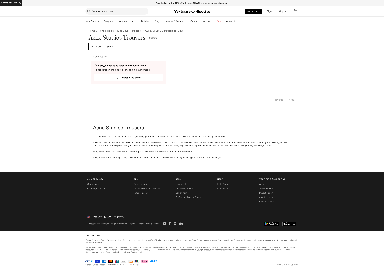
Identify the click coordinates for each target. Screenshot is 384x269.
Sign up (283, 11)
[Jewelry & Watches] (187, 21)
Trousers (137, 30)
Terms (132, 223)
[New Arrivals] (101, 21)
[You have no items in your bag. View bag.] (295, 11)
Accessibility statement (98, 223)
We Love (207, 21)
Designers (109, 21)
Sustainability (266, 188)
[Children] (152, 21)
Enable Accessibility (11, 2)
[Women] (129, 21)
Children (145, 21)
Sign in (270, 11)
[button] (295, 11)
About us (263, 184)
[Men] (139, 21)
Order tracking (141, 184)
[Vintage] (201, 21)
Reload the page (131, 77)
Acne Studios (106, 30)
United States (113, 265)
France (88, 265)
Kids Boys (122, 30)
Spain (132, 265)
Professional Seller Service (189, 197)
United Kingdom (99, 265)
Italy (138, 265)
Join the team (266, 197)
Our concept (93, 184)
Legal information (119, 223)
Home (91, 30)
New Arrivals (92, 21)
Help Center (223, 184)
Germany (124, 265)
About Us (231, 21)
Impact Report (266, 192)
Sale (219, 21)
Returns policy (141, 192)
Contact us (223, 188)
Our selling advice (184, 188)
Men (134, 21)
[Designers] (116, 21)
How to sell (181, 184)
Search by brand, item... (103, 11)
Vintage (194, 21)
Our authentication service (147, 188)
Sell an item (253, 11)
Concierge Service (96, 188)
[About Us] (238, 21)
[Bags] (162, 21)
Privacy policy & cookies (149, 223)
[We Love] (214, 21)
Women (123, 21)
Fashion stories (266, 201)
